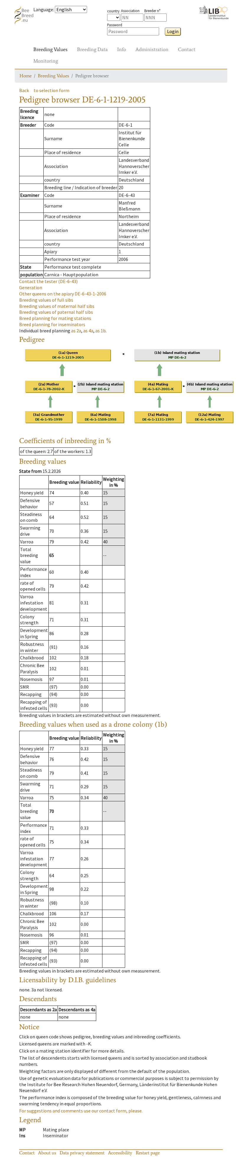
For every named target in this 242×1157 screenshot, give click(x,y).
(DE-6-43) (48, 281)
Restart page (148, 1153)
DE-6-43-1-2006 (62, 294)
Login (173, 31)
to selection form (51, 90)
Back (24, 90)
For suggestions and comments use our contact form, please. (81, 1111)
